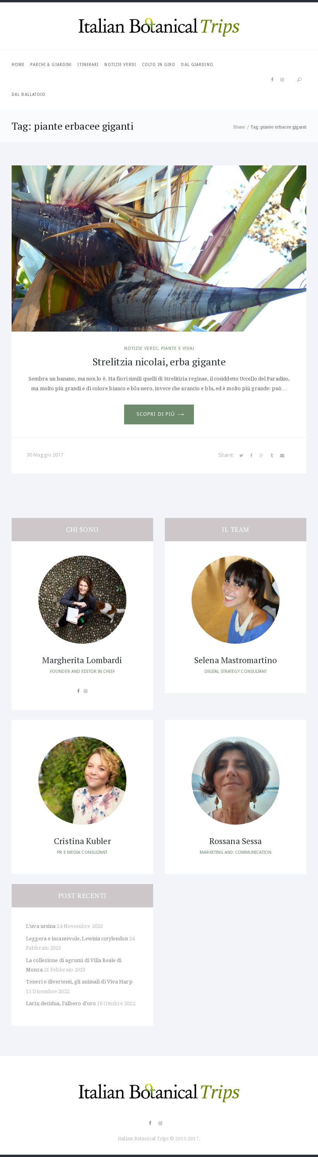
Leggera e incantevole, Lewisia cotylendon (77, 939)
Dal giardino (197, 65)
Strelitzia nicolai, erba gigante (159, 361)
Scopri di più (156, 414)
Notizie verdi (120, 65)
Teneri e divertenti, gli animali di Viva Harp (79, 982)
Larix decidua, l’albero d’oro (61, 1003)
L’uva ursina (40, 926)
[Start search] (299, 79)
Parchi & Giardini (51, 65)
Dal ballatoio (28, 94)
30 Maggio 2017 (45, 455)
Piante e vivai (177, 348)
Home (18, 65)
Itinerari (88, 65)
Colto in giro (158, 65)
